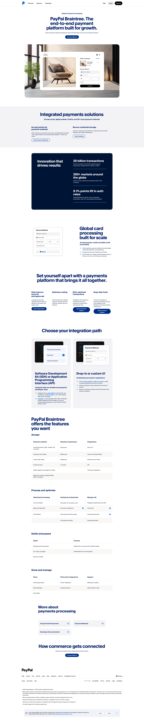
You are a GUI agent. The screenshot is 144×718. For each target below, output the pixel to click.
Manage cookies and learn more (64, 714)
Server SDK (50, 394)
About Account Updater (102, 311)
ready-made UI (88, 381)
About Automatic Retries (81, 309)
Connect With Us (72, 37)
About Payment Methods (40, 140)
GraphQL (40, 398)
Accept (100, 713)
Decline (109, 713)
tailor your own (98, 381)
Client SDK (51, 393)
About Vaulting (79, 136)
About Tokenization (39, 308)
